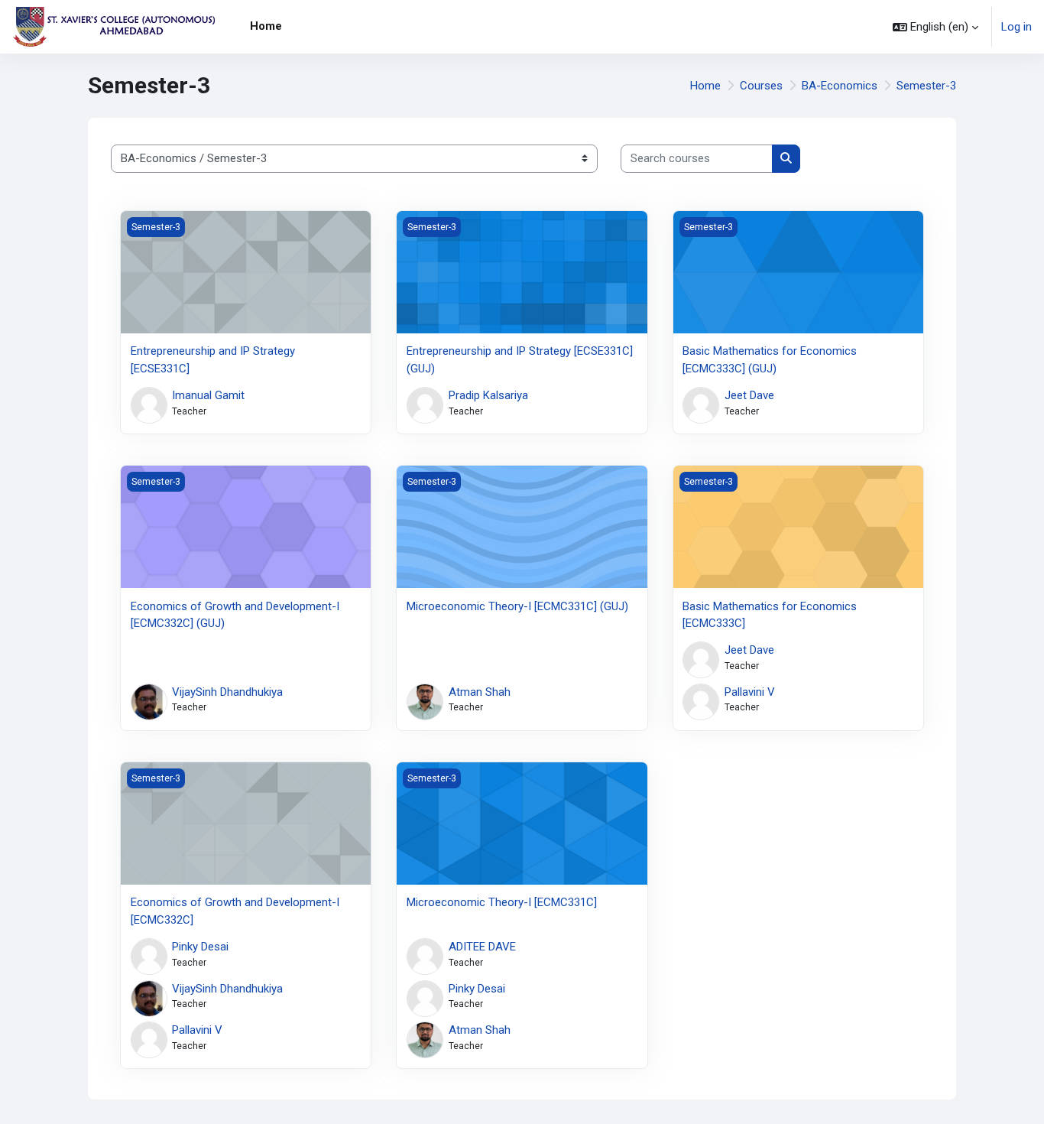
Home (705, 86)
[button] (935, 27)
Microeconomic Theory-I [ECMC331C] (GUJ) (517, 606)
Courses (761, 86)
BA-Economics (839, 86)
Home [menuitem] (266, 26)
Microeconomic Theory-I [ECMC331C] (502, 902)
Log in (1016, 27)
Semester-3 (926, 86)
